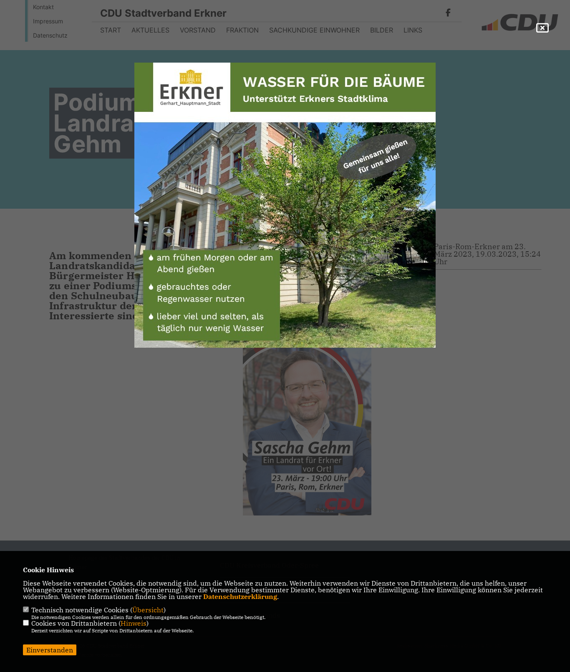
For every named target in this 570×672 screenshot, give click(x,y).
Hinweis (133, 623)
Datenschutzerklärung (240, 596)
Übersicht (148, 610)
